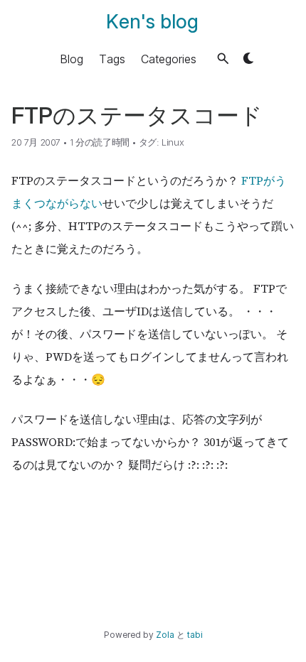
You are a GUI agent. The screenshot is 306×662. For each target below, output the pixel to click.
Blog (71, 58)
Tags (112, 58)
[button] (223, 58)
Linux (173, 142)
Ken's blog (152, 21)
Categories (168, 58)
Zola (165, 635)
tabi (195, 635)
